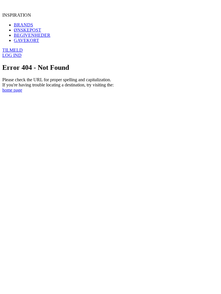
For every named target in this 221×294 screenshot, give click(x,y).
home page (12, 90)
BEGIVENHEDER (32, 35)
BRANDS (23, 24)
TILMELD (12, 50)
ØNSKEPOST (27, 30)
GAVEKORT (26, 40)
